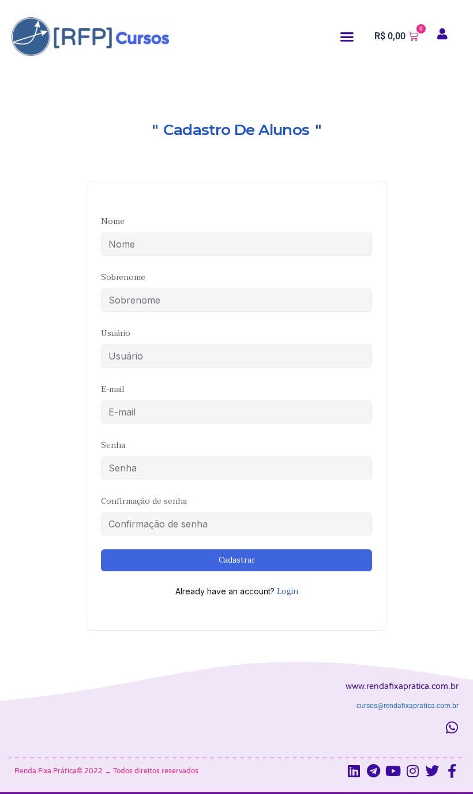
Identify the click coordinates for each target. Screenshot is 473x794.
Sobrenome (123, 277)
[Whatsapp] (452, 728)
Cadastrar (237, 560)
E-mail (113, 389)
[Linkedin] (354, 771)
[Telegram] (373, 771)
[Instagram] (412, 771)
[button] (347, 37)
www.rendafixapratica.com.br (402, 686)
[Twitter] (432, 771)
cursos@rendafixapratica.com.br (407, 706)
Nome (113, 221)
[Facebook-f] (452, 771)
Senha (113, 445)
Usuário (115, 333)
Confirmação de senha (144, 501)
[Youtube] (393, 771)
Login (287, 591)
